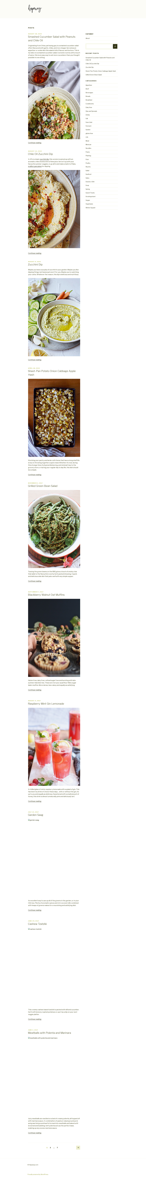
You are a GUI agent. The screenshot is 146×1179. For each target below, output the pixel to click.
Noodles (88, 148)
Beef (87, 89)
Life (87, 137)
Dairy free (89, 107)
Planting (88, 155)
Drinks (88, 115)
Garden (88, 129)
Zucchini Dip (35, 264)
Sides (87, 178)
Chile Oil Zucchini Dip (40, 153)
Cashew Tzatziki (37, 923)
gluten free (89, 133)
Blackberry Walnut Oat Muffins (46, 594)
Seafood (88, 174)
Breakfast (89, 100)
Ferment (88, 126)
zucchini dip (44, 159)
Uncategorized (90, 196)
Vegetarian (89, 204)
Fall (87, 118)
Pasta (88, 152)
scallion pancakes (35, 166)
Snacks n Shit (90, 181)
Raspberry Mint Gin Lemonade (46, 703)
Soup (87, 185)
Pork (87, 159)
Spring (88, 189)
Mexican (88, 144)
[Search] (115, 46)
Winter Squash (90, 208)
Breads (88, 96)
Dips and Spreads (91, 111)
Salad (87, 170)
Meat (87, 141)
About (88, 38)
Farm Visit (89, 122)
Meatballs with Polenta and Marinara (49, 1032)
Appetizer (89, 85)
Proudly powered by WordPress (38, 1174)
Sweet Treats (90, 193)
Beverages (89, 92)
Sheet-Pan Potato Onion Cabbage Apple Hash (101, 71)
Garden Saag (35, 814)
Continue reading (34, 143)
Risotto (88, 167)
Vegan (88, 200)
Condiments (90, 104)
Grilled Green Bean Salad (42, 485)
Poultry (88, 163)
